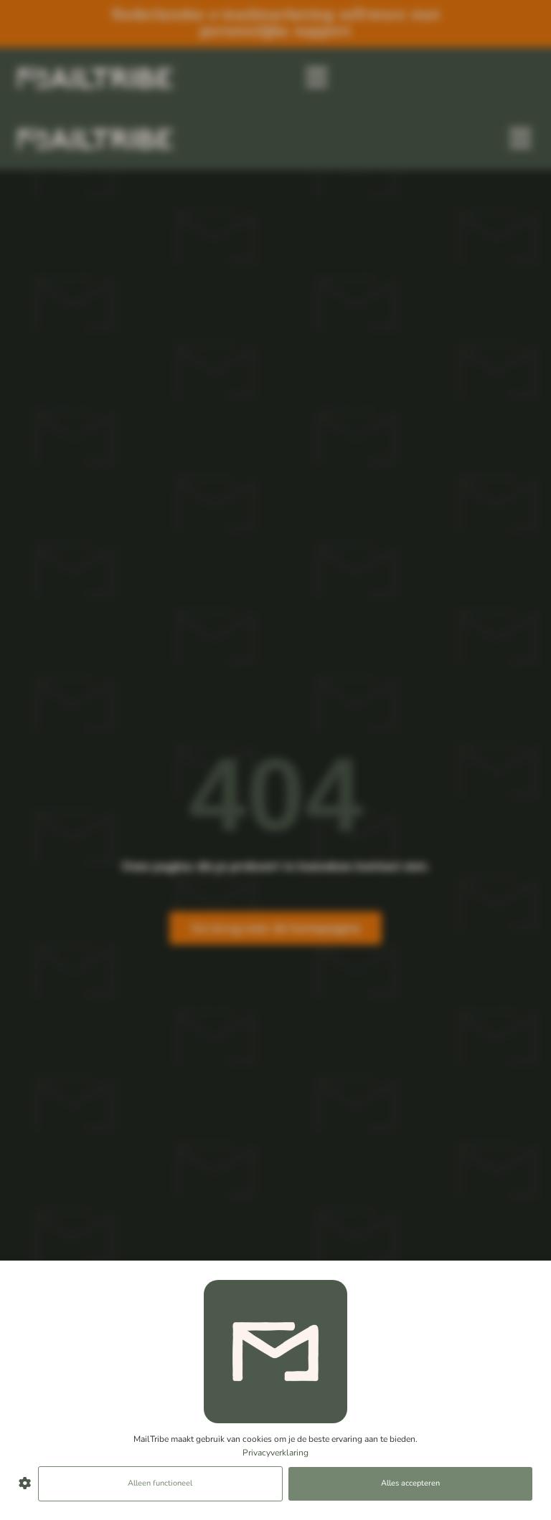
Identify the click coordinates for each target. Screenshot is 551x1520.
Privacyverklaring (275, 1452)
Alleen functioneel (160, 1483)
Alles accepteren (410, 1483)
